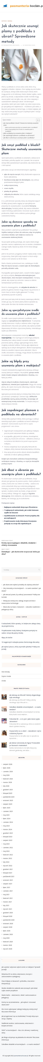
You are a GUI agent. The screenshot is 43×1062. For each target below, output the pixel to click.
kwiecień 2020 (8, 942)
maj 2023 (6, 844)
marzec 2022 (7, 858)
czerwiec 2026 (8, 771)
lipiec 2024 (6, 818)
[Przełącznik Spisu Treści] (37, 120)
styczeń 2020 (7, 949)
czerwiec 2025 (8, 811)
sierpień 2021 (7, 884)
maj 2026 (6, 775)
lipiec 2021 (6, 887)
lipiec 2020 (6, 931)
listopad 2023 (7, 837)
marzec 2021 (7, 902)
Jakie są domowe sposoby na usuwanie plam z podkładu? (21, 127)
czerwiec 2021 (8, 891)
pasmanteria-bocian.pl (21, 1056)
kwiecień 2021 (8, 898)
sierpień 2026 (7, 764)
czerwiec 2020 (8, 934)
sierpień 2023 (7, 840)
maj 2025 (6, 815)
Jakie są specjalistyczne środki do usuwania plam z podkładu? (19, 130)
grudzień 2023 (8, 833)
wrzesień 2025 (8, 800)
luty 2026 (6, 786)
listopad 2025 (7, 793)
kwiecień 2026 (8, 779)
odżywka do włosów (28, 287)
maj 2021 (6, 895)
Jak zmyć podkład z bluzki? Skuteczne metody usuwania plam (21, 124)
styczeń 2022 (7, 866)
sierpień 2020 (7, 927)
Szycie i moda (7, 21)
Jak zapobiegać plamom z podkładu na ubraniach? (19, 135)
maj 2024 (6, 826)
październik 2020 (8, 920)
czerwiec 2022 (8, 847)
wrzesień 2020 (8, 924)
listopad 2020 (7, 916)
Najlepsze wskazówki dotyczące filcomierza (20, 507)
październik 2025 (8, 797)
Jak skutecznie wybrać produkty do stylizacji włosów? (21, 585)
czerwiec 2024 (8, 822)
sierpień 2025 (7, 804)
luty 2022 (6, 862)
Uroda (4, 681)
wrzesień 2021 (8, 880)
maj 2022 (6, 851)
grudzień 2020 (8, 913)
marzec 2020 (7, 945)
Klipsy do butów (7, 638)
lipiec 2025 (6, 808)
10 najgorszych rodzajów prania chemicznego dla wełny (20, 642)
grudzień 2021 (8, 869)
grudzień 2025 (8, 790)
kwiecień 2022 (8, 855)
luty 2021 (6, 905)
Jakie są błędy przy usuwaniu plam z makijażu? (18, 133)
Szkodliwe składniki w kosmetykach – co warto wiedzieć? (21, 1044)
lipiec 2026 (6, 768)
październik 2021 (8, 876)
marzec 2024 (7, 829)
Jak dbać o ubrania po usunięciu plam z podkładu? (19, 138)
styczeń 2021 (7, 909)
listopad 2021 (7, 873)
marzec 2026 (7, 782)
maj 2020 (6, 938)
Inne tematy (6, 672)
